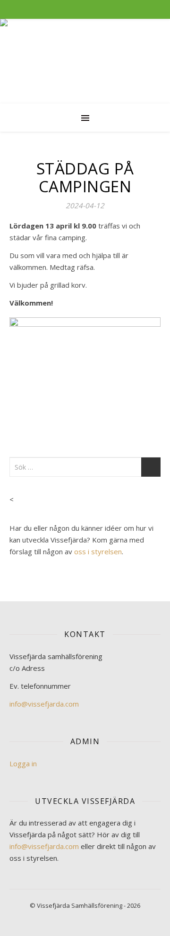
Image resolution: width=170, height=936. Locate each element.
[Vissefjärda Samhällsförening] (85, 61)
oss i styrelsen (98, 551)
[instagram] (91, 9)
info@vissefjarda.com (44, 703)
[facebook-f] (79, 9)
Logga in (23, 763)
